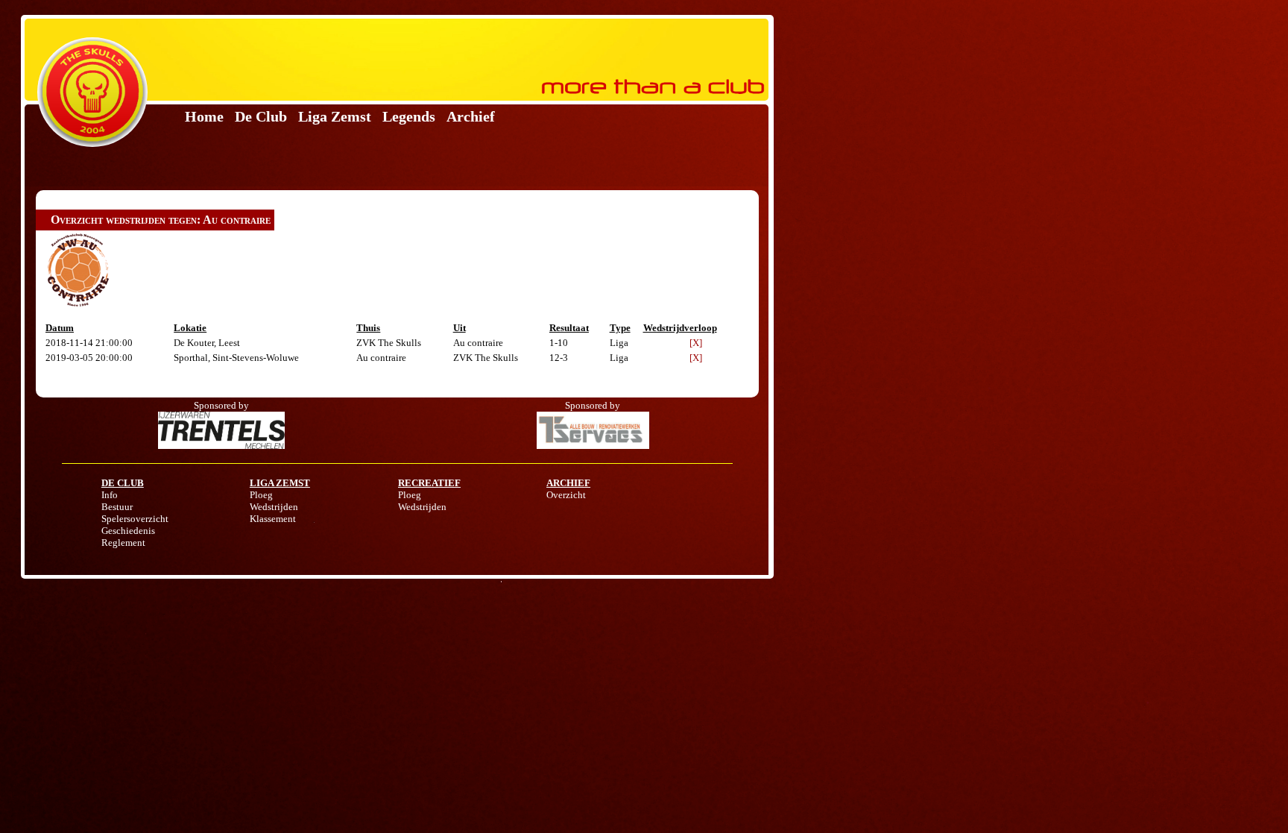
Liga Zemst (334, 116)
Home (204, 116)
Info (109, 494)
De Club (261, 116)
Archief (470, 116)
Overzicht (566, 494)
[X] (695, 342)
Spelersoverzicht (134, 518)
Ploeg (261, 494)
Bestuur (117, 506)
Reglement (123, 542)
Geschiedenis (128, 530)
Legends (408, 116)
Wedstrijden (274, 506)
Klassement (273, 518)
